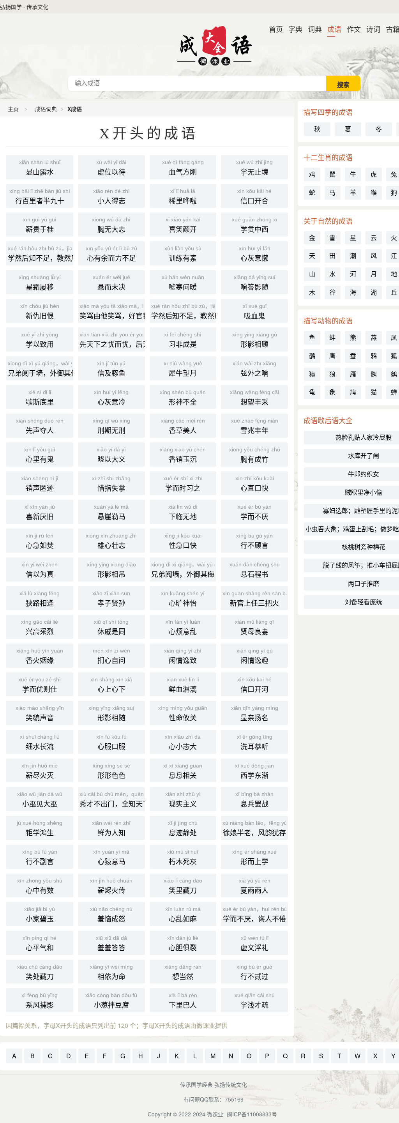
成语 (331, 29)
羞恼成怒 (111, 914)
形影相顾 (254, 340)
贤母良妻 (254, 627)
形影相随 (111, 713)
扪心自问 (111, 656)
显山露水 (39, 168)
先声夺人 (40, 426)
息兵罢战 (254, 799)
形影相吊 (111, 570)
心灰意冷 (111, 398)
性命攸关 (182, 713)
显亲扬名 (254, 713)
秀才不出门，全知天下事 (112, 799)
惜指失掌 (111, 484)
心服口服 (111, 742)
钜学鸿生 (39, 828)
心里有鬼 (39, 455)
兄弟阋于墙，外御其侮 (40, 369)
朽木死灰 (182, 857)
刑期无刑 (111, 426)
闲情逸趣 (255, 656)
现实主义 (183, 799)
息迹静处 (183, 828)
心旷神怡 (183, 599)
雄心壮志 (111, 541)
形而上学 (254, 857)
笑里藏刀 (183, 886)
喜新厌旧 (40, 512)
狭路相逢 (39, 599)
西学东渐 (254, 771)
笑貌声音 (40, 713)
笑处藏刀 (39, 972)
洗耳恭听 (254, 742)
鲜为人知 (111, 828)
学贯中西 (254, 225)
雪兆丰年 (254, 426)
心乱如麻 (183, 914)
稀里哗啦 (183, 196)
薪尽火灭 (39, 771)
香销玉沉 (183, 455)
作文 (351, 29)
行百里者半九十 (39, 196)
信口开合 (254, 196)
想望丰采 (254, 398)
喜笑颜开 (183, 225)
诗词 (370, 29)
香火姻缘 (39, 656)
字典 (292, 29)
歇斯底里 (40, 398)
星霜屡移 (40, 283)
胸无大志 (111, 225)
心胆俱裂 (182, 943)
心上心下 (111, 685)
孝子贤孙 (111, 599)
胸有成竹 (254, 455)
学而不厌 (255, 512)
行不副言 (39, 857)
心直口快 (254, 484)
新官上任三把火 (255, 599)
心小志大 (183, 742)
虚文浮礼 (254, 943)
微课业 (215, 1114)
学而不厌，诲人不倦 (255, 914)
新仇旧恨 (39, 311)
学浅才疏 (255, 1001)
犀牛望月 (183, 369)
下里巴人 (183, 1001)
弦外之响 (254, 369)
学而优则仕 (39, 685)
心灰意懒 (254, 254)
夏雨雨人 (254, 886)
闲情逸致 (182, 656)
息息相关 (182, 771)
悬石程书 (255, 570)
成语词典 (214, 44)
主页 (13, 108)
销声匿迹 (39, 484)
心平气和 (39, 943)
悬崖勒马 (111, 512)
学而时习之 (183, 484)
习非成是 (182, 340)
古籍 (390, 29)
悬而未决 (111, 283)
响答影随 (254, 283)
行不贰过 (254, 972)
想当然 (182, 972)
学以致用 (39, 340)
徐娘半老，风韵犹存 (255, 828)
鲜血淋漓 (183, 685)
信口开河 (254, 685)
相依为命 (111, 972)
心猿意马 (111, 857)
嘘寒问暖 (183, 283)
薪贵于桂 (39, 225)
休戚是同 (111, 627)
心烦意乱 (183, 627)
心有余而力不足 (111, 254)
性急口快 (182, 541)
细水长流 (40, 742)
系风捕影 (39, 1001)
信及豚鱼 (111, 369)
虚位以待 (111, 168)
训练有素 (182, 254)
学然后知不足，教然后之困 (40, 254)
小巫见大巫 (39, 799)
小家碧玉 (39, 914)
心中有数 (39, 886)
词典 (312, 29)
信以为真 (39, 570)
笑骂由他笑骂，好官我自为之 (112, 311)
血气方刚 (183, 168)
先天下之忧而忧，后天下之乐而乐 (112, 340)
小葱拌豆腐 (111, 1001)
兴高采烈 (39, 627)
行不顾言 (254, 541)
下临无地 (183, 512)
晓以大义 (111, 455)
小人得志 (111, 196)
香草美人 (183, 426)
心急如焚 (40, 541)
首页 (273, 29)
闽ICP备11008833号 (252, 1114)
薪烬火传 (111, 886)
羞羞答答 (111, 943)
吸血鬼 (255, 311)
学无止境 (254, 168)
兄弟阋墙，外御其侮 (184, 570)
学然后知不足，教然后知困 (184, 311)
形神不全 (183, 398)
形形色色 (111, 771)
